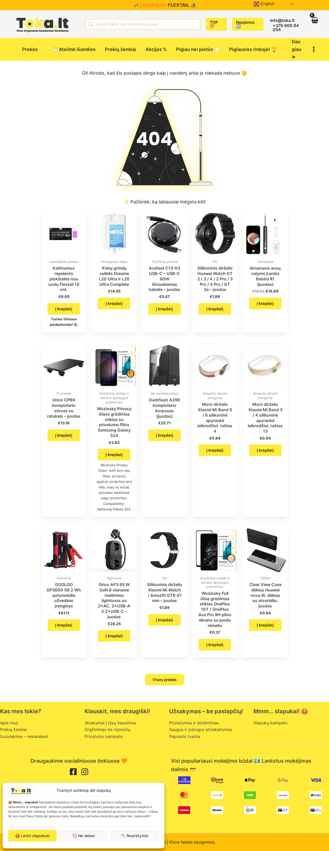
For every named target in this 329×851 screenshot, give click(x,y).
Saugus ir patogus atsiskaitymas (200, 729)
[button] (216, 24)
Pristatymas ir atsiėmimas (194, 722)
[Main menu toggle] (313, 49)
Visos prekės (165, 679)
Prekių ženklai (13, 729)
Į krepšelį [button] (63, 308)
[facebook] (73, 772)
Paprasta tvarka (184, 736)
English (267, 4)
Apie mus (9, 722)
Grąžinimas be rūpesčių (107, 729)
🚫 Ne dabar (83, 835)
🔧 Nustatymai (134, 835)
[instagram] (85, 772)
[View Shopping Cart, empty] (314, 24)
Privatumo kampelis (104, 736)
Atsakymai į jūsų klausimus (110, 722)
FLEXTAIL (178, 5)
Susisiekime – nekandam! (24, 736)
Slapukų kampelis (270, 722)
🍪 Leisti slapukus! (32, 835)
